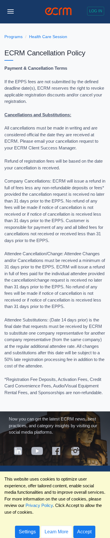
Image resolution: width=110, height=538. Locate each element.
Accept (84, 531)
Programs (13, 36)
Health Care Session (48, 36)
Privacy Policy (39, 505)
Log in (95, 11)
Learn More (56, 531)
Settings (27, 531)
